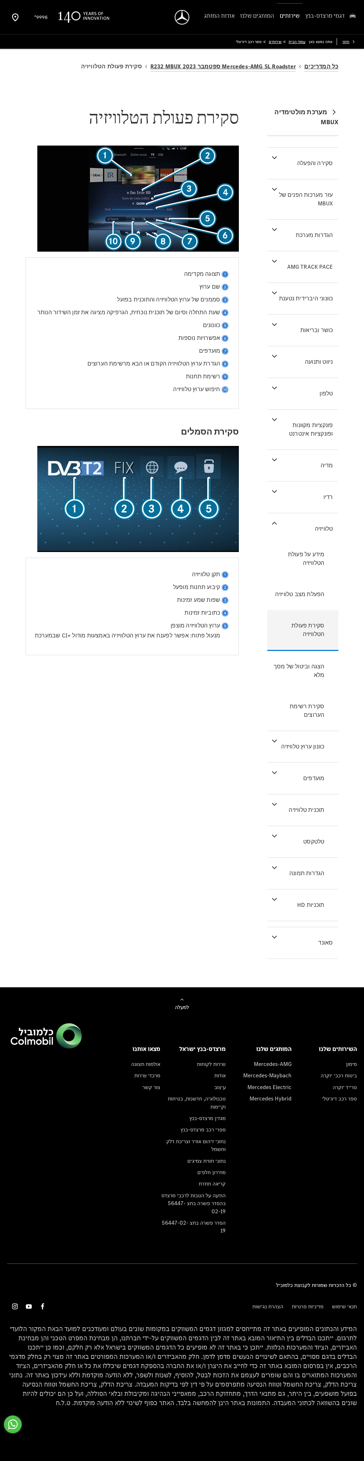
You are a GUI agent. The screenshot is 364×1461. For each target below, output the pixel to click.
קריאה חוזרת (212, 1183)
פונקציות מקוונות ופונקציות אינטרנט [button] (311, 429)
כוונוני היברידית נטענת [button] (306, 298)
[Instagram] (15, 1306)
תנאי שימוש (344, 1306)
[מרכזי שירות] (15, 17)
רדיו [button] (328, 497)
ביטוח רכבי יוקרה (339, 1075)
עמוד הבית (297, 41)
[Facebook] (42, 1306)
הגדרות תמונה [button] (306, 873)
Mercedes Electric (269, 1087)
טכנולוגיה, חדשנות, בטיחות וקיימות (197, 1102)
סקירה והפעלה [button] (315, 163)
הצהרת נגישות (267, 1306)
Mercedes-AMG (272, 1064)
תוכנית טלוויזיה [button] (306, 810)
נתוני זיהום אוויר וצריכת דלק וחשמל (196, 1145)
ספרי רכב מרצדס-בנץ (203, 1129)
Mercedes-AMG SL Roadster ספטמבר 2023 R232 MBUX (223, 66)
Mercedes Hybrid (270, 1098)
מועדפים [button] (313, 778)
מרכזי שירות (147, 1075)
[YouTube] (29, 1306)
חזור (345, 41)
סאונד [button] (325, 942)
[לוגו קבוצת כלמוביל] (46, 1046)
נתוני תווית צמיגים (206, 1161)
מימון (351, 1064)
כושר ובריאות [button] (316, 330)
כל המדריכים (321, 66)
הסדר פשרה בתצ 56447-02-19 (194, 1226)
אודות (220, 1075)
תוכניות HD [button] (310, 905)
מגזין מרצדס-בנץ (207, 1118)
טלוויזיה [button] (324, 528)
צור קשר (151, 1087)
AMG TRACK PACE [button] (310, 266)
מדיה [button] (327, 465)
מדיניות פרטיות (307, 1306)
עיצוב (220, 1087)
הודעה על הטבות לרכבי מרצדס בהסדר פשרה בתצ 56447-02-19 (193, 1203)
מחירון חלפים (211, 1172)
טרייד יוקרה (345, 1087)
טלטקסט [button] (313, 841)
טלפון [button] (326, 393)
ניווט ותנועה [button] (319, 362)
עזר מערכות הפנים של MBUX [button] (306, 199)
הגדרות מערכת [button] (314, 235)
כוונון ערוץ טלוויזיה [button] (302, 746)
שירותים (275, 41)
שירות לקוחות (211, 1064)
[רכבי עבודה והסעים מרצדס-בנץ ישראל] (182, 17)
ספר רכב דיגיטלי (339, 1098)
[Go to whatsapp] (13, 1424)
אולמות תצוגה (145, 1064)
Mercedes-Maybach (267, 1075)
